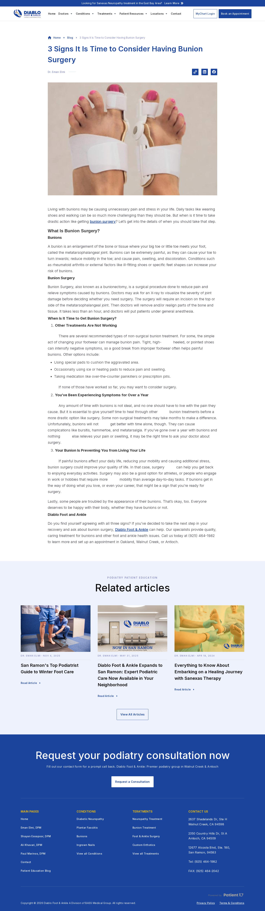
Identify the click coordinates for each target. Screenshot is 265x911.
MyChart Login (205, 13)
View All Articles (132, 714)
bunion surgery (103, 221)
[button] (65, 13)
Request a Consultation (132, 781)
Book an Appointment (235, 13)
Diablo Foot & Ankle (131, 529)
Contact (176, 13)
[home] (28, 13)
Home (52, 13)
